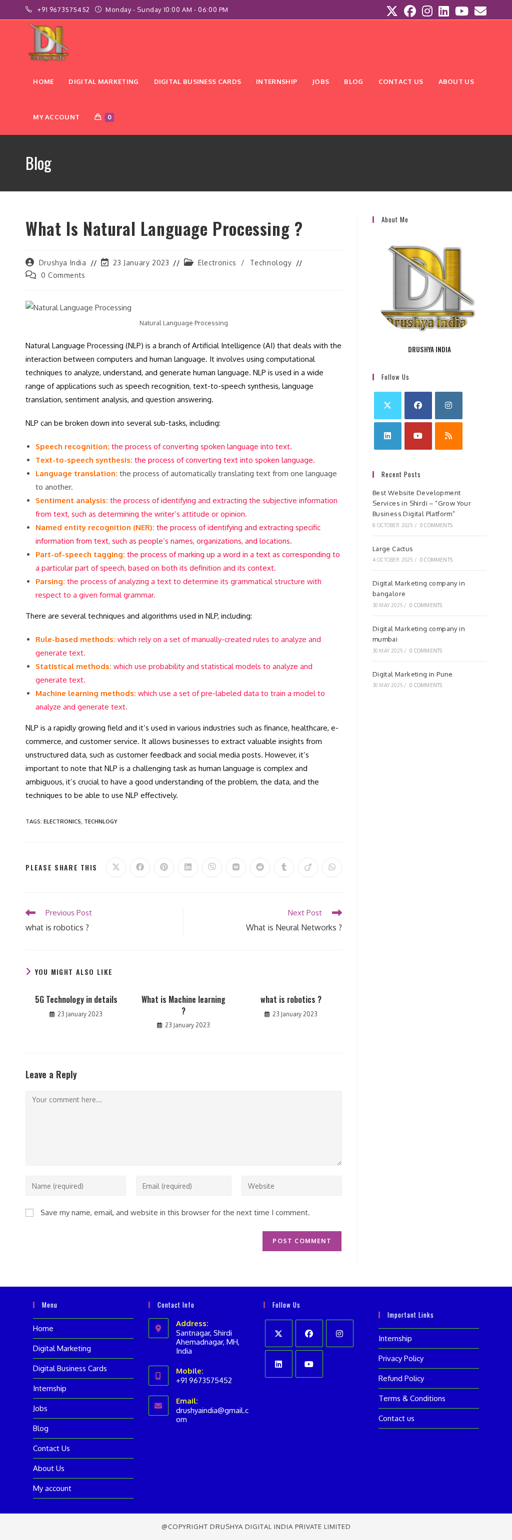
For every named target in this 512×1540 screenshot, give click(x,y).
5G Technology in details (76, 999)
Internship (49, 1388)
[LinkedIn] (388, 436)
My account (52, 1488)
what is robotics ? (291, 999)
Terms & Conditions (412, 1398)
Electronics (217, 262)
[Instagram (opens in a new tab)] (427, 11)
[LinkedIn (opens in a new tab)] (444, 11)
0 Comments (63, 275)
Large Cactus (393, 549)
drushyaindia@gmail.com (212, 1415)
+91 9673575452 (65, 9)
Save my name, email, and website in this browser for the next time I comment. (175, 1212)
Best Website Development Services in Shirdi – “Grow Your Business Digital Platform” (421, 503)
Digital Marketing (62, 1348)
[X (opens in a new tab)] (392, 11)
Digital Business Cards (70, 1368)
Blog (40, 1428)
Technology (271, 262)
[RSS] (448, 436)
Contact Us (51, 1448)
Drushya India (62, 262)
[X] (388, 405)
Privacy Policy (401, 1358)
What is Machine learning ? (184, 1005)
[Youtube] (418, 436)
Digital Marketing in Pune (412, 674)
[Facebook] (418, 405)
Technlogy (101, 821)
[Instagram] (448, 405)
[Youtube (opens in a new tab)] (462, 11)
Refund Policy (401, 1378)
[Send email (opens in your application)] (479, 11)
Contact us (396, 1418)
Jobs (40, 1408)
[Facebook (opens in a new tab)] (410, 11)
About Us (48, 1468)
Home (43, 1328)
